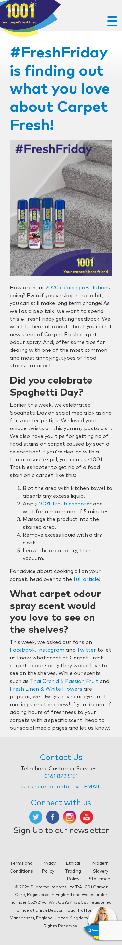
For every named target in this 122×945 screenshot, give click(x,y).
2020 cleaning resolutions (78, 287)
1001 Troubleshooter (65, 503)
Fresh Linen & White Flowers (46, 689)
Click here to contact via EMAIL (61, 786)
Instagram (50, 650)
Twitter (86, 650)
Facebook (22, 650)
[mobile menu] (112, 21)
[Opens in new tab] (35, 816)
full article (86, 579)
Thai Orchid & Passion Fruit (64, 681)
